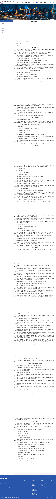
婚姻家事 (33, 484)
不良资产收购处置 (34, 489)
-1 (21, 497)
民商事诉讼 (33, 480)
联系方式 (51, 480)
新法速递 (42, 485)
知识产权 (33, 493)
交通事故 (33, 485)
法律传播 (42, 484)
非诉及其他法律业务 (35, 494)
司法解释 (42, 480)
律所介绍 (23, 480)
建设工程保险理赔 (34, 490)
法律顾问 (33, 488)
